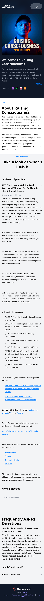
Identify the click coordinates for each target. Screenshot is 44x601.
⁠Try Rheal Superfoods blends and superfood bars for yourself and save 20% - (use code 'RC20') (23, 389)
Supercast (24, 592)
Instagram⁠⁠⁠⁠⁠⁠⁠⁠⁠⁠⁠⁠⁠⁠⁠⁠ (33, 410)
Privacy (6, 595)
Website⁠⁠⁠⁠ (20, 413)
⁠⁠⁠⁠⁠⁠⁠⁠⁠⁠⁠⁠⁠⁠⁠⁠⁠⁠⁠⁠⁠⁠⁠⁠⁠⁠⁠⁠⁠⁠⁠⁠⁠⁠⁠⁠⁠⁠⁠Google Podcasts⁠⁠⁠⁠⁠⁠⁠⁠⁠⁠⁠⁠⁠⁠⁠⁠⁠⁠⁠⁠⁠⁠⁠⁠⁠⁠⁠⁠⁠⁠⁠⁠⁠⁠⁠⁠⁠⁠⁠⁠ (12, 460)
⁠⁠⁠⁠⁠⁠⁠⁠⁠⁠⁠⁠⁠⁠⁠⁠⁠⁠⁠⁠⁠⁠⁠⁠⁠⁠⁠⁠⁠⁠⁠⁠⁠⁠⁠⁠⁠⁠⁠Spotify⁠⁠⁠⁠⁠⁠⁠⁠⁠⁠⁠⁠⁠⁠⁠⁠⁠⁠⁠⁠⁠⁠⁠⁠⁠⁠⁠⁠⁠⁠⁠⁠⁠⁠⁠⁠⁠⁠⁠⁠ (8, 456)
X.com (12, 413)
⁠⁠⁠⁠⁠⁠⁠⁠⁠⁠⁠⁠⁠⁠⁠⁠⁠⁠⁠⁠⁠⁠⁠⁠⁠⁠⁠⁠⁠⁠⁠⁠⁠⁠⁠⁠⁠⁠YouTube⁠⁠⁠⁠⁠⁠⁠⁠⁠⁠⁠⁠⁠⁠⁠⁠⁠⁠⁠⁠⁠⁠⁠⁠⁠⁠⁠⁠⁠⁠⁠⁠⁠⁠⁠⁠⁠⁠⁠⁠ (8, 464)
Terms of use (16, 595)
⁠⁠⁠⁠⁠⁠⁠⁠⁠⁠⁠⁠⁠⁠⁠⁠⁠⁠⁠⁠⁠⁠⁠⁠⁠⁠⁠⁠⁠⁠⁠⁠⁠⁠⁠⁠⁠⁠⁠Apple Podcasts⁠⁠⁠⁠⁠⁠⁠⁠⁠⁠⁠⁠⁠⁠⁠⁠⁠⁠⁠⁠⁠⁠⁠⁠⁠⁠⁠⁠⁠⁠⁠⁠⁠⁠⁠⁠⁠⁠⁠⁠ (11, 452)
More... (39, 83)
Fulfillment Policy (29, 595)
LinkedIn (5, 413)
